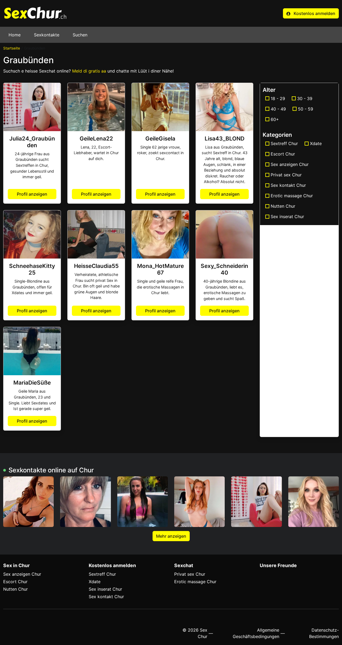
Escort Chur (283, 154)
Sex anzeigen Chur (290, 164)
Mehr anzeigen (171, 536)
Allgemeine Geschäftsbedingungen (256, 633)
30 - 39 (304, 98)
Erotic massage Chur (292, 195)
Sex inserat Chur (287, 216)
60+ (275, 119)
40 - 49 (278, 109)
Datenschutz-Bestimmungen (324, 633)
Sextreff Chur (284, 143)
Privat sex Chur (286, 174)
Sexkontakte (46, 34)
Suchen (80, 34)
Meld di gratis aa (89, 71)
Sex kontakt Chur (288, 185)
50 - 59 (305, 109)
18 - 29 (278, 98)
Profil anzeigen (32, 194)
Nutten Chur (283, 206)
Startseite (11, 48)
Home (15, 34)
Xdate (316, 143)
